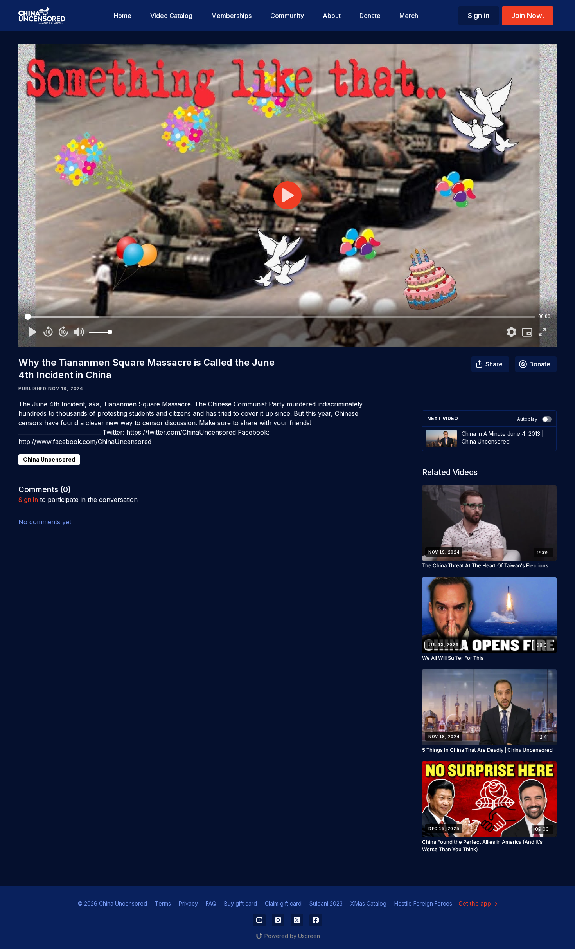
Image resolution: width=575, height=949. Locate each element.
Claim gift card (283, 903)
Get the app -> (478, 903)
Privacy (188, 903)
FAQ (211, 903)
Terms (163, 903)
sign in (28, 499)
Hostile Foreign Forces (423, 903)
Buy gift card (240, 903)
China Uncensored (49, 459)
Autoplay (527, 419)
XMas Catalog (368, 903)
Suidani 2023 (326, 903)
